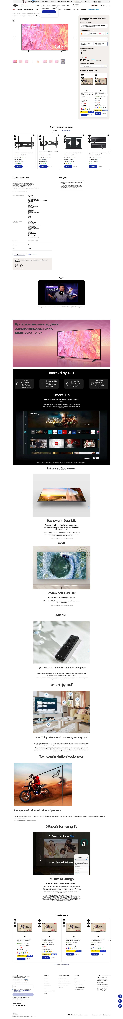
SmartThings (76, 9)
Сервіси (58, 5)
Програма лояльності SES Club (64, 981)
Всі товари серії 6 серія (86, 39)
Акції (14, 9)
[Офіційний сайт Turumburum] (107, 1014)
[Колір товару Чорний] (81, 53)
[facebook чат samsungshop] (13, 1005)
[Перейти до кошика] (109, 5)
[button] (89, 507)
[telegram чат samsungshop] (25, 1006)
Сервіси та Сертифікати (93, 9)
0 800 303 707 (102, 978)
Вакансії (45, 993)
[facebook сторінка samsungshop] (105, 989)
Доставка (54, 5)
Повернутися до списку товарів (61, 964)
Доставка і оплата (47, 980)
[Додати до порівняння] (101, 5)
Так (49, 11)
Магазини (49, 5)
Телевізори (24, 13)
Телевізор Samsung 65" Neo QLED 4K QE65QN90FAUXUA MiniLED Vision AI (24, 940)
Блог (45, 988)
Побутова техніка (67, 9)
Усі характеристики (19, 254)
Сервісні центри (78, 981)
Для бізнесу (83, 9)
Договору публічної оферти (19, 990)
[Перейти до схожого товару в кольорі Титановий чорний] (73, 936)
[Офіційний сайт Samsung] (69, 1014)
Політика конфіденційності (80, 987)
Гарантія (76, 978)
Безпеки (27, 990)
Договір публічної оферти (79, 989)
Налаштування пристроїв (63, 985)
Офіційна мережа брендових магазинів (25, 5)
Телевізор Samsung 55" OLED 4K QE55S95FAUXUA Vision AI (100, 93)
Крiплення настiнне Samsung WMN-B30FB (73, 153)
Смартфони (19, 9)
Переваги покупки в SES (63, 980)
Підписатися (23, 994)
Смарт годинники (28, 9)
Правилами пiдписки (18, 991)
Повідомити (103, 66)
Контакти (45, 981)
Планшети (37, 9)
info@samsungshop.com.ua (102, 984)
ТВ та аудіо (58, 9)
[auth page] (107, 5)
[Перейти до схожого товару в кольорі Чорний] (86, 90)
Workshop (60, 987)
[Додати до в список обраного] (104, 5)
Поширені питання (47, 985)
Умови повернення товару (79, 980)
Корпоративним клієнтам (49, 991)
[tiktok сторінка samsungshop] (22, 1006)
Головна (14, 13)
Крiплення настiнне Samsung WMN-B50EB (98, 153)
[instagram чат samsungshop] (16, 1005)
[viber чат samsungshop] (101, 989)
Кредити (63, 5)
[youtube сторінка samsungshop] (19, 1005)
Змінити (49, 14)
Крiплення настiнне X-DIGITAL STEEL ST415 (23, 153)
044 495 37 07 (100, 982)
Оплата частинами (47, 983)
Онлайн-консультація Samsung (64, 983)
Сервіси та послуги (62, 978)
